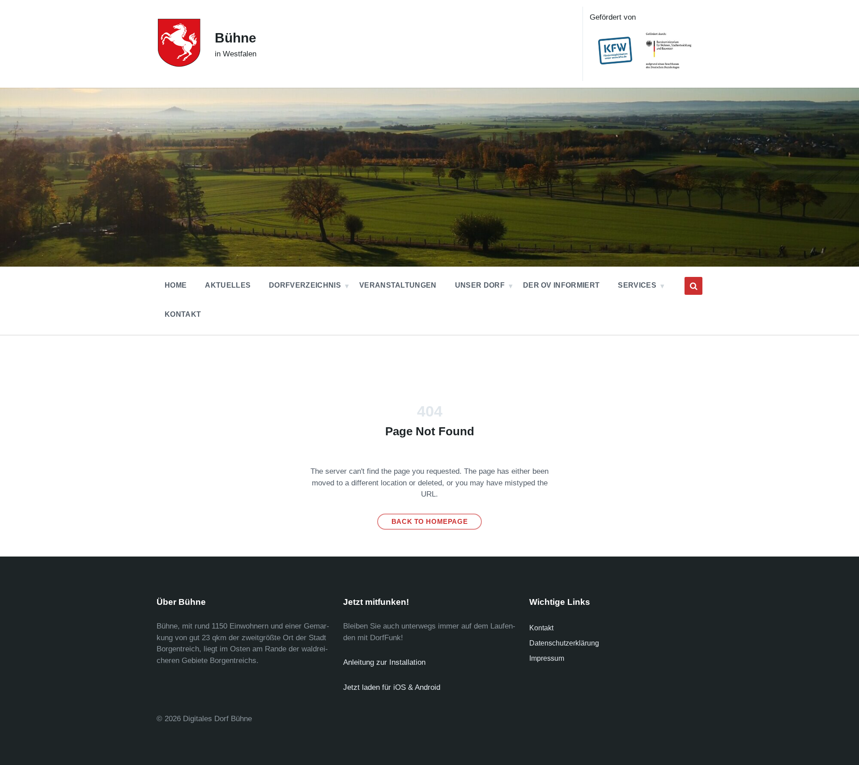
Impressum (546, 658)
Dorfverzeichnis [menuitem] (305, 285)
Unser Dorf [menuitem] (480, 285)
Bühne (235, 37)
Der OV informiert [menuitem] (561, 285)
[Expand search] (693, 286)
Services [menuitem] (637, 285)
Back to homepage (429, 521)
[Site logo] (179, 64)
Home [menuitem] (176, 285)
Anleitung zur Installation (384, 662)
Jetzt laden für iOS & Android (391, 687)
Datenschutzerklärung (564, 643)
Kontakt (541, 628)
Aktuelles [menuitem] (228, 285)
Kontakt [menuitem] (183, 314)
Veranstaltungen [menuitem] (398, 285)
